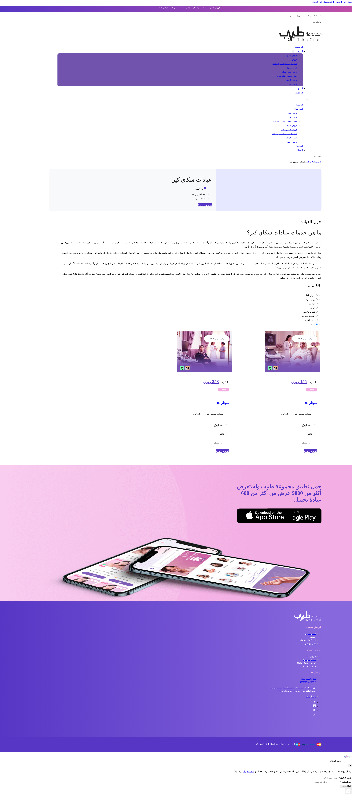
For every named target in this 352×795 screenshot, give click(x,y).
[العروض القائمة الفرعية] (293, 51)
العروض (299, 51)
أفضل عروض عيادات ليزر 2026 (285, 64)
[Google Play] (307, 516)
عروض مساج (292, 55)
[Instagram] (314, 710)
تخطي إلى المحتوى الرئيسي (340, 2)
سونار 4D (222, 403)
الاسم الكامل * (345, 778)
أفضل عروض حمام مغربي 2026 (284, 76)
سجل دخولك (248, 771)
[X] (314, 715)
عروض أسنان (292, 84)
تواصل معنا (317, 22)
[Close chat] (350, 765)
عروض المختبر (291, 80)
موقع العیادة (205, 204)
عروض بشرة (292, 68)
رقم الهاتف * (346, 782)
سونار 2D (310, 403)
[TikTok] (315, 702)
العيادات (299, 92)
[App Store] (279, 516)
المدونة (299, 88)
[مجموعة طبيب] (307, 620)
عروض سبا (292, 60)
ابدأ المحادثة (346, 786)
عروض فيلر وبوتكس (289, 72)
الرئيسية (299, 47)
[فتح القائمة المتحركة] (307, 99)
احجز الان (310, 451)
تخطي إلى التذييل (320, 2)
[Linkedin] (314, 706)
